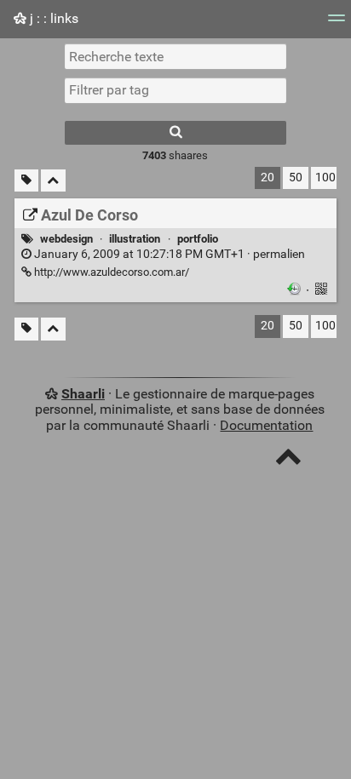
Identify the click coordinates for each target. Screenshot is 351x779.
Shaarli (83, 394)
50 (295, 177)
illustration (134, 238)
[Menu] (336, 23)
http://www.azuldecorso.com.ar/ (110, 272)
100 (325, 177)
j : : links (52, 18)
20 (267, 177)
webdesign (66, 238)
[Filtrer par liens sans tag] (26, 180)
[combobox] (175, 90)
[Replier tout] (53, 180)
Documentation (266, 425)
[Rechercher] (175, 133)
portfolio (197, 238)
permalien (168, 254)
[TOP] (288, 460)
